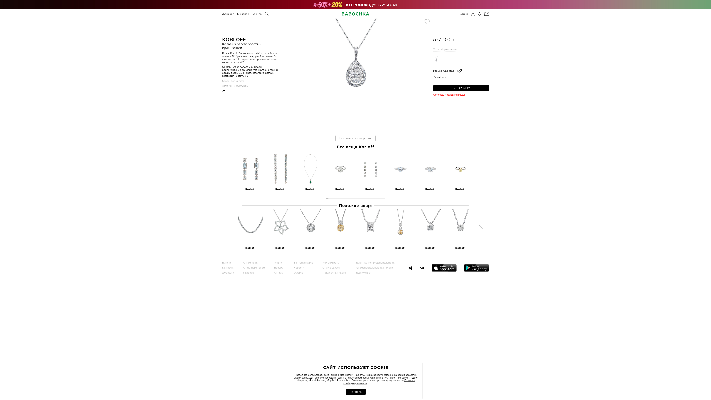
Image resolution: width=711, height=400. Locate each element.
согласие (388, 375)
